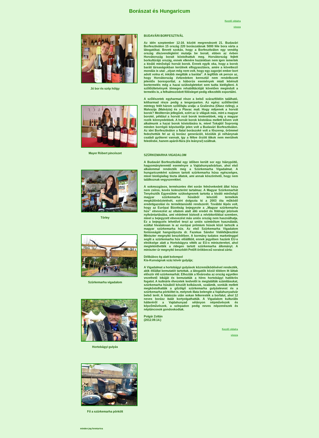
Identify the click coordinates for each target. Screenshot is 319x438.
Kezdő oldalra (233, 20)
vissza (237, 26)
